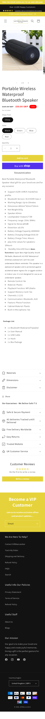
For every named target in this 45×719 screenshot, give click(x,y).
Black (7, 130)
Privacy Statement (13, 592)
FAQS (7, 568)
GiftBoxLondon (25, 707)
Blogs (7, 628)
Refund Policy (11, 562)
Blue (31, 130)
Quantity (5, 143)
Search (8, 574)
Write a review (22, 479)
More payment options (22, 172)
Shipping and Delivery (14, 556)
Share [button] (7, 396)
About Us (9, 621)
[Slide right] (28, 83)
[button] (5, 21)
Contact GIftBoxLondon (15, 544)
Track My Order (11, 550)
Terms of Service (12, 598)
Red (7, 136)
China (7, 119)
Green (19, 130)
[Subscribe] (37, 523)
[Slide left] (17, 83)
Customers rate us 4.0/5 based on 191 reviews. (28, 11)
